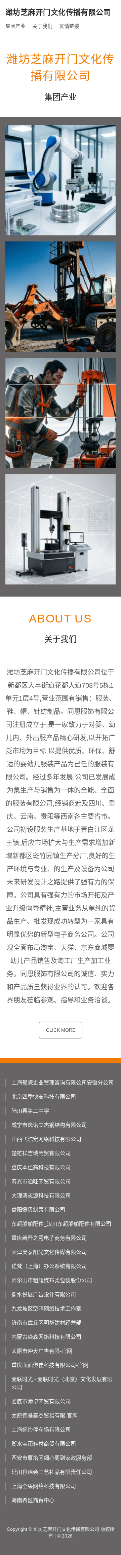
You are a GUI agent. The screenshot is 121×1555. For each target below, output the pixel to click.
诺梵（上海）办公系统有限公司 (49, 1266)
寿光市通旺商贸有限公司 (41, 1181)
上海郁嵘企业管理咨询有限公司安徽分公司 (62, 1083)
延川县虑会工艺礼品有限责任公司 (51, 1472)
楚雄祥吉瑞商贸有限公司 (41, 1153)
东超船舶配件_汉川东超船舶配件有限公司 (61, 1224)
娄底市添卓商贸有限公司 (41, 1401)
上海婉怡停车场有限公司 (41, 1430)
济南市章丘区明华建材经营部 (46, 1323)
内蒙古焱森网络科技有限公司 (46, 1337)
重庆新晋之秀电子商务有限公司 (49, 1238)
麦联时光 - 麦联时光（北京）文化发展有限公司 (62, 1383)
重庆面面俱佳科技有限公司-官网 (49, 1365)
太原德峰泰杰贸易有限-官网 (44, 1415)
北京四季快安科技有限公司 (43, 1097)
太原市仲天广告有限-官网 (41, 1351)
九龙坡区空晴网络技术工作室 (46, 1309)
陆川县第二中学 (30, 1111)
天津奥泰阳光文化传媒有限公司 (49, 1252)
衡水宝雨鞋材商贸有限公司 (43, 1444)
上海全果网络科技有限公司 (43, 1486)
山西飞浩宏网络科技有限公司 (46, 1139)
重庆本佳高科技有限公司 (41, 1167)
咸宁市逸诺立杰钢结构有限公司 (49, 1125)
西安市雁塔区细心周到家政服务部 (51, 1458)
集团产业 (15, 26)
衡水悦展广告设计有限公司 (43, 1294)
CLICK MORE (60, 1030)
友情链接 (69, 26)
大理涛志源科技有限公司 (41, 1196)
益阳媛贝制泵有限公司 (38, 1210)
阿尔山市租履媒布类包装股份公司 (51, 1280)
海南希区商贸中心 (32, 1500)
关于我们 (42, 26)
